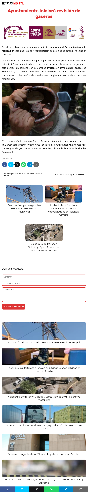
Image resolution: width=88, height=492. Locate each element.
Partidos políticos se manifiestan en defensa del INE (23, 174)
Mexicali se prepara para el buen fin (69, 175)
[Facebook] (4, 164)
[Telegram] (30, 164)
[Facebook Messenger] (11, 164)
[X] (17, 164)
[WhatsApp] (23, 164)
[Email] (36, 164)
